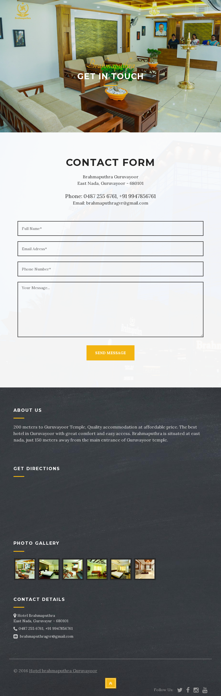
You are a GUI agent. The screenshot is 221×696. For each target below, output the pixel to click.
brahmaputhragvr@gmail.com (46, 636)
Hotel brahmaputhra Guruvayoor (63, 670)
